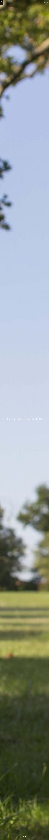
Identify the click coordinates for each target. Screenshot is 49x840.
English (46, 2)
